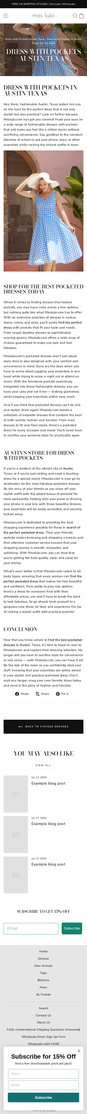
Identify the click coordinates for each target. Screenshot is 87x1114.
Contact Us (43, 1015)
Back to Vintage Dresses (46, 726)
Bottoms (44, 980)
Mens (43, 987)
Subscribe (72, 928)
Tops (43, 973)
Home (43, 951)
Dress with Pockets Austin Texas (25, 39)
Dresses (43, 959)
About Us (43, 1022)
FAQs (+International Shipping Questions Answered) (43, 1030)
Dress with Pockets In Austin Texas (40, 90)
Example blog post (48, 783)
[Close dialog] (79, 1051)
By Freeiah (43, 994)
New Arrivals (43, 966)
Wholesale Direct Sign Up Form (44, 1037)
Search (43, 1008)
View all (43, 765)
